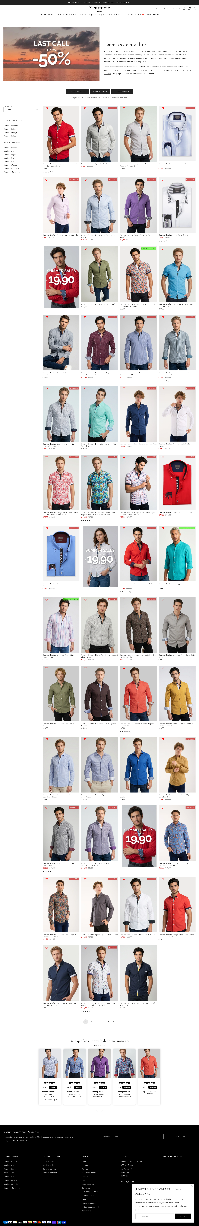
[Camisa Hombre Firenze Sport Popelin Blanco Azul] (177, 133)
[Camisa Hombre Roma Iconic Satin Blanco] (138, 904)
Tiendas (85, 1177)
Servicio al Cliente (89, 1173)
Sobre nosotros (88, 1184)
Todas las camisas (119, 98)
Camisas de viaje (10, 132)
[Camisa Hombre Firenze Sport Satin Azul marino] (138, 765)
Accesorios (114, 14)
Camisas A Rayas (10, 165)
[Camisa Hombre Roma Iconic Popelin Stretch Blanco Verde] (177, 342)
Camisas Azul (8, 151)
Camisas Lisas (8, 162)
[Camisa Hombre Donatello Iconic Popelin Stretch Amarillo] (177, 693)
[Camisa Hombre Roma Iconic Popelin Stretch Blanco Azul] (61, 414)
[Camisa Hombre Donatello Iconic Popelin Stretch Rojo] (138, 693)
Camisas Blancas (10, 148)
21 (108, 1022)
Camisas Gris (8, 158)
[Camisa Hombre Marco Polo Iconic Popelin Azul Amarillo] (138, 625)
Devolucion (86, 1169)
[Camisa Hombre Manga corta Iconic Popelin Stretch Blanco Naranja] (138, 482)
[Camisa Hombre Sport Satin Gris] (99, 133)
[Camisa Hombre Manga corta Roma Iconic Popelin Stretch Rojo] (61, 133)
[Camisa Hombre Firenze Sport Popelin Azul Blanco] (99, 765)
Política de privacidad (90, 1207)
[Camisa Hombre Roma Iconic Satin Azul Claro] (99, 205)
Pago (84, 1161)
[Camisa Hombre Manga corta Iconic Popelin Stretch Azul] (138, 973)
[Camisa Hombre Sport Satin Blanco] (177, 205)
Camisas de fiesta (10, 136)
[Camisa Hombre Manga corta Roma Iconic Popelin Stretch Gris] (138, 133)
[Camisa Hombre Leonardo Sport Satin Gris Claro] (177, 625)
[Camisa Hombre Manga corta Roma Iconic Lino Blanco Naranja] (138, 274)
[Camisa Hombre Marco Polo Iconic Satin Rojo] (138, 553)
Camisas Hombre (65, 14)
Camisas (106, 98)
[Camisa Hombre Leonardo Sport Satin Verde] (61, 693)
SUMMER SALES (47, 14)
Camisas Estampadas (11, 172)
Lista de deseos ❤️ (134, 14)
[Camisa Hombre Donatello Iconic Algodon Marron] (99, 693)
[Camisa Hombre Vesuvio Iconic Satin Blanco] (177, 414)
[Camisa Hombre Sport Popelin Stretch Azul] (138, 414)
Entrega (85, 1165)
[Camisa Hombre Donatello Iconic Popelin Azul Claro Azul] (61, 342)
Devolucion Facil (88, 1199)
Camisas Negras (9, 155)
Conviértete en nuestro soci (171, 1156)
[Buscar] (194, 8)
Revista (84, 1180)
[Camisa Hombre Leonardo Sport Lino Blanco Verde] (61, 625)
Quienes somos (88, 1196)
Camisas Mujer (86, 14)
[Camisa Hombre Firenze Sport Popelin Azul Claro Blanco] (61, 765)
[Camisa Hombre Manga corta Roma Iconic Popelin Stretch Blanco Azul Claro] (99, 482)
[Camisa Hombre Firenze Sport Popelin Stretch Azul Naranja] (177, 833)
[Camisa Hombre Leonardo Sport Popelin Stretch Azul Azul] (61, 904)
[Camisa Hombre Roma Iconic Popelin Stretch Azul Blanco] (138, 342)
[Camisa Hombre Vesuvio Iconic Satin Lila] (61, 205)
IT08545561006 (127, 1165)
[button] (97, 1110)
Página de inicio (78, 98)
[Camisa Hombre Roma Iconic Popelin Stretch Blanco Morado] (99, 833)
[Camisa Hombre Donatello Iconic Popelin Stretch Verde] (99, 414)
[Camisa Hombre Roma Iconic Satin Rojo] (177, 482)
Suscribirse (180, 1136)
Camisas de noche (10, 125)
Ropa (101, 14)
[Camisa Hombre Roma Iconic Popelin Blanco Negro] (61, 833)
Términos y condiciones (91, 1192)
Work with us (86, 1211)
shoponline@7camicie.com (131, 1161)
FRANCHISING (153, 14)
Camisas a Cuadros (11, 168)
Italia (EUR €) (160, 8)
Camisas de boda (10, 129)
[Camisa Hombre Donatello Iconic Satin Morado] (138, 205)
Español (174, 8)
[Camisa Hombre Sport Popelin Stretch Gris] (99, 904)
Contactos (86, 1188)
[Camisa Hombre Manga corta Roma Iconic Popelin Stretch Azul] (61, 973)
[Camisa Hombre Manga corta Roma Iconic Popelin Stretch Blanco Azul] (99, 973)
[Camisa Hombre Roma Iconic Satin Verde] (99, 274)
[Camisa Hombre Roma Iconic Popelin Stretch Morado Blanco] (99, 342)
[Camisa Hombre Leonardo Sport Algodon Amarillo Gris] (177, 765)
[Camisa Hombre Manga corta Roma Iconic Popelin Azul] (177, 274)
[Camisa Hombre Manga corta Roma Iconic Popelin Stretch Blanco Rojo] (61, 482)
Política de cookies (89, 1203)
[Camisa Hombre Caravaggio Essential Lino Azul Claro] (177, 553)
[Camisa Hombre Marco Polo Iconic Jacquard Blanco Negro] (99, 625)
